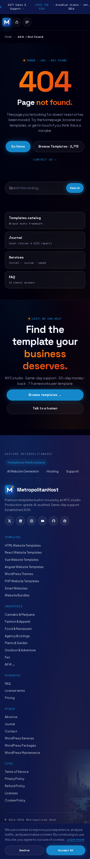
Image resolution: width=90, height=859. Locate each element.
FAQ (8, 683)
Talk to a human (45, 408)
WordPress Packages (20, 745)
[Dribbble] (64, 520)
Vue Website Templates (22, 560)
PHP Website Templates (22, 581)
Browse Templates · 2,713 (58, 146)
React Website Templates (23, 552)
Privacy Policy (14, 779)
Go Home (18, 146)
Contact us (43, 159)
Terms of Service (17, 772)
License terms (15, 690)
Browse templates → (45, 395)
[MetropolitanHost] (6, 22)
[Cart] (16, 22)
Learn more (75, 839)
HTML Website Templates (23, 545)
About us (11, 717)
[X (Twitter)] (9, 520)
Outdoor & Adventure (20, 650)
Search (75, 188)
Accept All (65, 850)
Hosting (53, 471)
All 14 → (10, 664)
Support (72, 471)
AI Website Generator (23, 471)
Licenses (11, 793)
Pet (7, 657)
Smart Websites (16, 588)
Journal (10, 724)
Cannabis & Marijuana (20, 614)
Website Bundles (17, 595)
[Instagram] (31, 520)
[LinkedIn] (20, 520)
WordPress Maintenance (22, 753)
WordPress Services (19, 738)
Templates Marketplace (26, 462)
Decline (24, 850)
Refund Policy (15, 786)
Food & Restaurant (18, 629)
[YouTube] (42, 520)
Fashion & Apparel (17, 621)
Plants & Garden (16, 643)
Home (8, 37)
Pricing (10, 698)
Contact (11, 731)
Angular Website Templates (24, 567)
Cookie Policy (15, 800)
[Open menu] (27, 22)
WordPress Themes (19, 574)
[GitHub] (53, 520)
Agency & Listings (17, 636)
